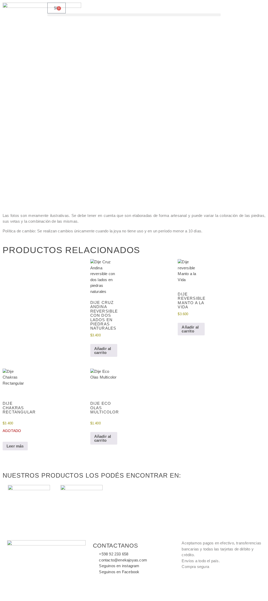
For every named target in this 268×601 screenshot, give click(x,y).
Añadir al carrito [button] (102, 350)
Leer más (15, 446)
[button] (134, 14)
